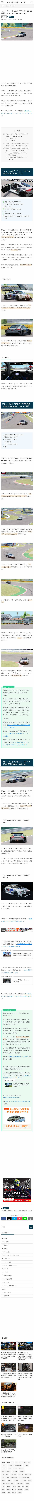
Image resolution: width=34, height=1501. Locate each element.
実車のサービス (8, 1275)
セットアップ (7, 1292)
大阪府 (14, 1486)
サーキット (28, 1474)
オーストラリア (6, 1471)
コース (5, 1248)
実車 (19, 1486)
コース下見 (13, 1474)
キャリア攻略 (7, 1262)
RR (29, 1462)
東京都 (8, 1489)
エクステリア (12, 138)
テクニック (6, 1258)
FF (12, 1462)
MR (25, 1462)
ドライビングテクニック (10, 1265)
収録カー (11, 16)
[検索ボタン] (31, 2)
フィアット (23, 1480)
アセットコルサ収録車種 (20, 1210)
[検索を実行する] (31, 1227)
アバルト (26, 1465)
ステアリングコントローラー (9, 1477)
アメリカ (4, 1468)
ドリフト (15, 1480)
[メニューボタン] (2, 2)
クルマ (5, 1238)
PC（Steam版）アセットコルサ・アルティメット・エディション (16, 113)
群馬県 (3, 1492)
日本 (27, 1486)
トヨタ (3, 1480)
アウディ (10, 1210)
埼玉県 (8, 1486)
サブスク (20, 1474)
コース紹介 (7, 1252)
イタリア (21, 1468)
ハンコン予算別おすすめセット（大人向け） (21, 980)
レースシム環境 (7, 1279)
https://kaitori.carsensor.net (11, 1097)
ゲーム (6, 1272)
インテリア (11, 140)
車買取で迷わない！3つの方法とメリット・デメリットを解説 (21, 1084)
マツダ (30, 1480)
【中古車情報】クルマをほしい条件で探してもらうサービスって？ (22, 954)
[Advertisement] (17, 60)
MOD (20, 1462)
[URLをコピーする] (30, 1218)
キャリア (21, 1471)
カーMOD (6, 1241)
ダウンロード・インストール (11, 1255)
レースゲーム (20, 1483)
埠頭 (3, 1486)
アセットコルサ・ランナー (17, 2)
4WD (5, 1210)
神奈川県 (20, 1489)
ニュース (5, 1269)
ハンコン (6, 1282)
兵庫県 (27, 1483)
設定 (4, 1289)
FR (16, 1462)
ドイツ (30, 1210)
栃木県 (14, 1489)
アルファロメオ (13, 1468)
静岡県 (14, 1492)
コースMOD (5, 1474)
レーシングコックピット (10, 1285)
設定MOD (6, 1295)
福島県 (26, 1489)
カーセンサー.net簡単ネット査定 (18, 1056)
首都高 (19, 1492)
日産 (3, 1489)
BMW (8, 1462)
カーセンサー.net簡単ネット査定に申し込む (18, 1101)
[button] (3, 1218)
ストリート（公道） (24, 1477)
